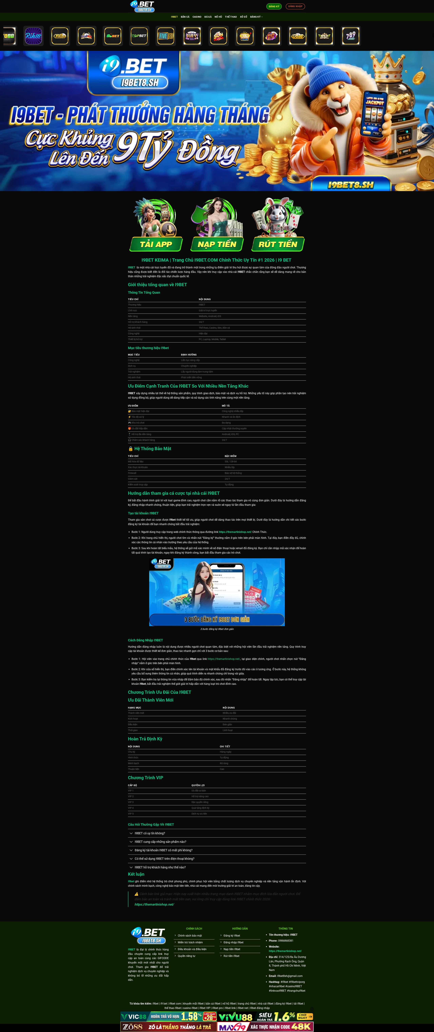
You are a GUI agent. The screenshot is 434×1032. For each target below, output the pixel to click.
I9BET (131, 949)
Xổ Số (243, 16)
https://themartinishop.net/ (224, 659)
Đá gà (207, 16)
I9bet (174, 16)
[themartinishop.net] (145, 6)
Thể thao (231, 16)
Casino (197, 16)
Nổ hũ (218, 16)
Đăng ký (255, 16)
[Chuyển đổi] (131, 833)
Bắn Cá (185, 16)
